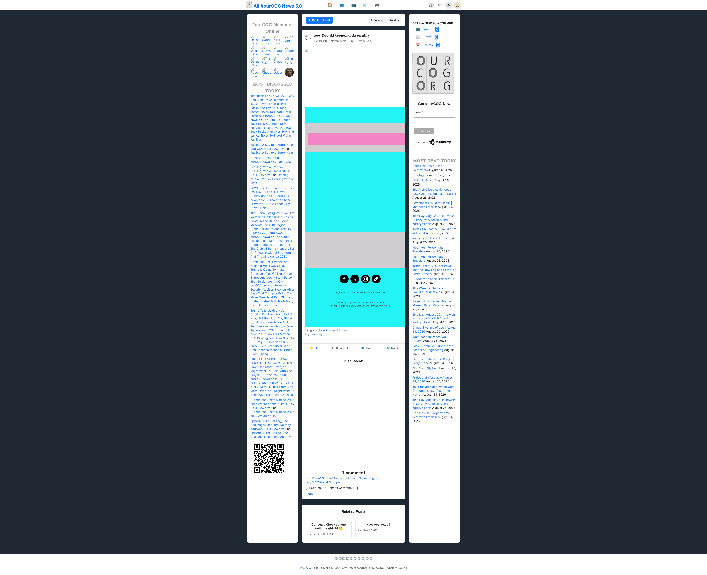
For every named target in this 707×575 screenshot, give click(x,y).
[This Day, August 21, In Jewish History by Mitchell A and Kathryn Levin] (289, 72)
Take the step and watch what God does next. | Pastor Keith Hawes (433, 390)
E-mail (418, 112)
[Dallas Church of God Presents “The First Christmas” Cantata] (255, 61)
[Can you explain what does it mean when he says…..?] (289, 39)
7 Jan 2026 (283, 162)
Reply (309, 494)
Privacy (304, 567)
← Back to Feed (319, 20)
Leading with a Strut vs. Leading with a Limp (271, 179)
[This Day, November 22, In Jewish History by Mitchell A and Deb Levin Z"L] (267, 61)
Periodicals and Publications (335, 330)
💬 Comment (340, 348)
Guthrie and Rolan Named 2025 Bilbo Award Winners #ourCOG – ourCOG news (272, 404)
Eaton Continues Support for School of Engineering (432, 348)
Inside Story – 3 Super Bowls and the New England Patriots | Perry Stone (434, 270)
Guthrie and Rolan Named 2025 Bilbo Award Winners (272, 413)
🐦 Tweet (392, 348)
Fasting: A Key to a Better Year (271, 152)
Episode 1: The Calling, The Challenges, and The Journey (270, 434)
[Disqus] (353, 419)
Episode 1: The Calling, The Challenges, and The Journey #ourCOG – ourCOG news (270, 425)
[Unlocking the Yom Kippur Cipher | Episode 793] (289, 50)
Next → (394, 20)
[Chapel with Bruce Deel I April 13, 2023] (278, 61)
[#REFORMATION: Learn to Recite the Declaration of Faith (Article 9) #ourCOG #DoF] (267, 50)
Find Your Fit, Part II (426, 368)
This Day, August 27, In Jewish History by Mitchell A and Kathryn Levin (433, 220)
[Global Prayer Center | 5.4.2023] (278, 50)
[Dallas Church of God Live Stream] (255, 39)
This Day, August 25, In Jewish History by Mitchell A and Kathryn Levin (433, 404)
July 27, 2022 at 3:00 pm (323, 482)
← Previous (377, 20)
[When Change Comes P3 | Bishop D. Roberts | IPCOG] (255, 50)
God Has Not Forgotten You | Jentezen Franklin (432, 415)
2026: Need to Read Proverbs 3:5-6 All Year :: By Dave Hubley (270, 204)
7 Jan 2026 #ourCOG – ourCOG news (266, 160)
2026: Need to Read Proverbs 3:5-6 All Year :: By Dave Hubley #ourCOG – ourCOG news (271, 194)
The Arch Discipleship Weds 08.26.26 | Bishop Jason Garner (434, 191)
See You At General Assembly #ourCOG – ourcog (340, 478)
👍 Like (314, 348)
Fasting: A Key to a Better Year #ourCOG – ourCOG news (271, 146)
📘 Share (366, 348)
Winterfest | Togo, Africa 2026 (433, 238)
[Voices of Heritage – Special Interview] (278, 72)
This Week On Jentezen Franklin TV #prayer (428, 290)
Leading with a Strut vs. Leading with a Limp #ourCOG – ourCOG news (271, 171)
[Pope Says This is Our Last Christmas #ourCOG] (255, 72)
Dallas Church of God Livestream (427, 168)
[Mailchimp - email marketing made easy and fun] (434, 144)
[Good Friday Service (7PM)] (267, 39)
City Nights (420, 175)
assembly (317, 334)
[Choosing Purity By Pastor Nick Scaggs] (267, 72)
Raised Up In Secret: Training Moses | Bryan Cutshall (432, 303)
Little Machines (422, 180)
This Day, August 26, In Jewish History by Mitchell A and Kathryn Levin (433, 318)
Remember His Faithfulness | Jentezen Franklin (432, 205)
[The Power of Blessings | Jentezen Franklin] (289, 61)
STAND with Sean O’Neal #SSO (433, 279)
